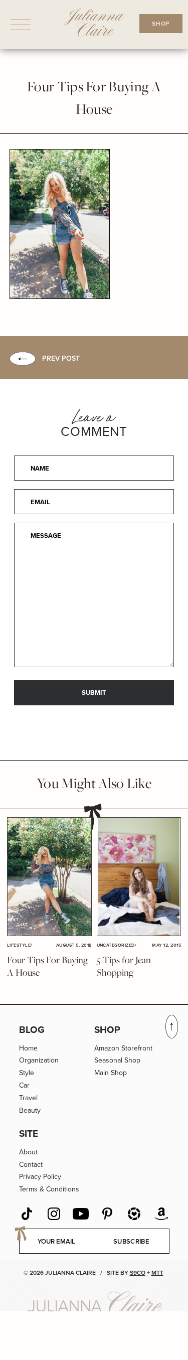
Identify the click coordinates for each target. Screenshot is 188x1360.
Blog (32, 1029)
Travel (28, 1098)
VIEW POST (49, 877)
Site (28, 1133)
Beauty (30, 1110)
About (28, 1152)
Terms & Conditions (49, 1189)
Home (28, 1048)
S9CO (137, 1272)
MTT (157, 1272)
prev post (61, 358)
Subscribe (131, 1241)
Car (24, 1085)
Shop (107, 1029)
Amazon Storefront (123, 1048)
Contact (31, 1164)
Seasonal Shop (117, 1060)
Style (26, 1073)
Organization (39, 1060)
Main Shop (110, 1073)
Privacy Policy (40, 1176)
